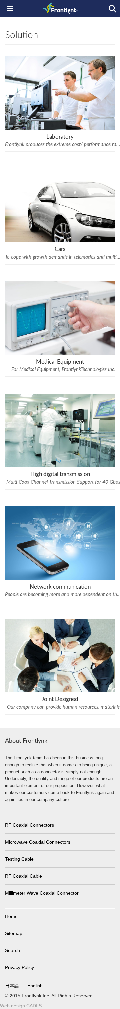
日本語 (12, 985)
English (35, 985)
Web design (12, 1005)
